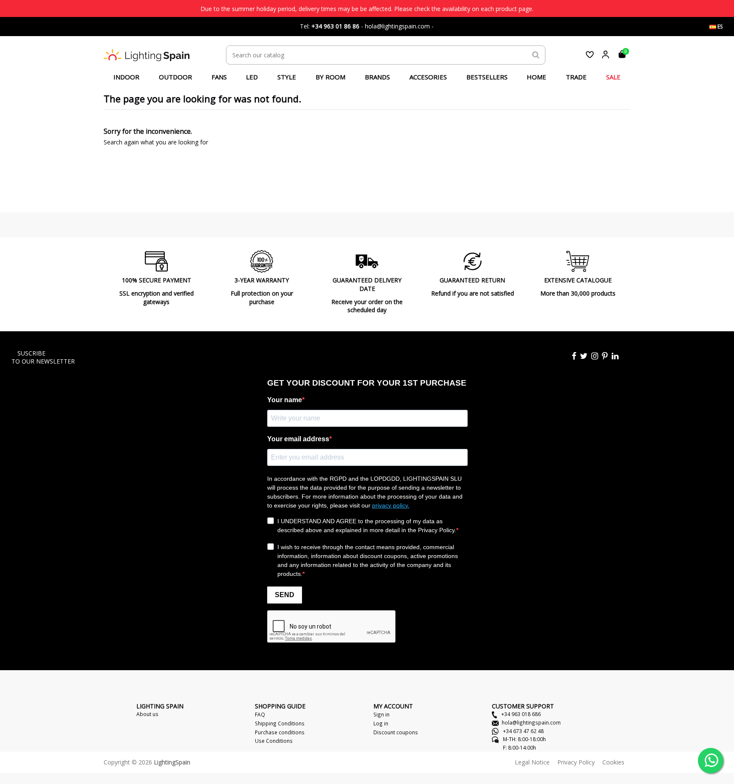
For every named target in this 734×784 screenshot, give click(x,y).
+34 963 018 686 (520, 714)
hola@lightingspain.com (531, 722)
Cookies (613, 762)
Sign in (381, 714)
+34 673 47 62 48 (523, 731)
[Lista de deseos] (590, 54)
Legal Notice (532, 762)
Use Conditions (274, 740)
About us (147, 714)
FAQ (260, 714)
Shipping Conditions (280, 723)
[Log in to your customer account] (605, 54)
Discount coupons (395, 732)
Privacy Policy (576, 762)
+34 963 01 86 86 (335, 26)
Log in (380, 723)
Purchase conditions (280, 732)
